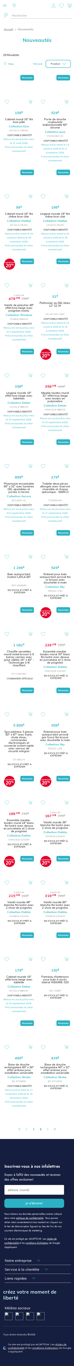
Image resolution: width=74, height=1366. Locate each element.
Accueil (8, 29)
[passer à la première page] (19, 1129)
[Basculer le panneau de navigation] (4, 5)
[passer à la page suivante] (48, 1129)
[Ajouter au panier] (30, 101)
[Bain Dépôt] (37, 5)
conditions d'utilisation (37, 1243)
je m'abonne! (34, 1203)
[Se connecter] (53, 5)
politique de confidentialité (29, 1218)
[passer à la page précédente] (26, 1129)
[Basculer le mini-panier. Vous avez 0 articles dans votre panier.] (69, 5)
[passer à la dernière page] (55, 1129)
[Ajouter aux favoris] (7, 102)
